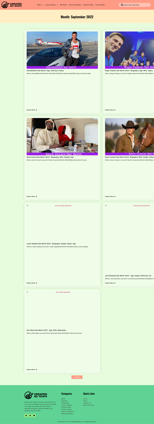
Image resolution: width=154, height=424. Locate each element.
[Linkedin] (30, 415)
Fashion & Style (88, 5)
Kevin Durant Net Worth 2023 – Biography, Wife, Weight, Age (50, 157)
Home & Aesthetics (75, 5)
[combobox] (135, 5)
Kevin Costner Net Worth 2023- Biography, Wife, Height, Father (129, 157)
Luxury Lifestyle (50, 5)
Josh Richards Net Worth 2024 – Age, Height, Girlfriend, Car (128, 276)
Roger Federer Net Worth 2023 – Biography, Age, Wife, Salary (129, 71)
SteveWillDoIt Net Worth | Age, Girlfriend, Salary (45, 71)
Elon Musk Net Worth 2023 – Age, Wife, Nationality (46, 330)
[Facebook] (26, 415)
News (39, 5)
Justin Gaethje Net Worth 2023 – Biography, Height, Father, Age (51, 244)
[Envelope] (34, 415)
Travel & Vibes (100, 5)
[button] (77, 377)
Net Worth (63, 5)
